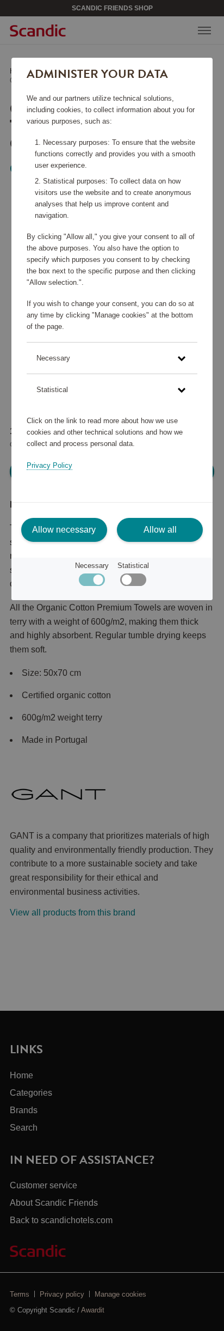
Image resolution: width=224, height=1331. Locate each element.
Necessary (92, 565)
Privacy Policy (49, 465)
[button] (112, 358)
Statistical (133, 565)
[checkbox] (133, 582)
